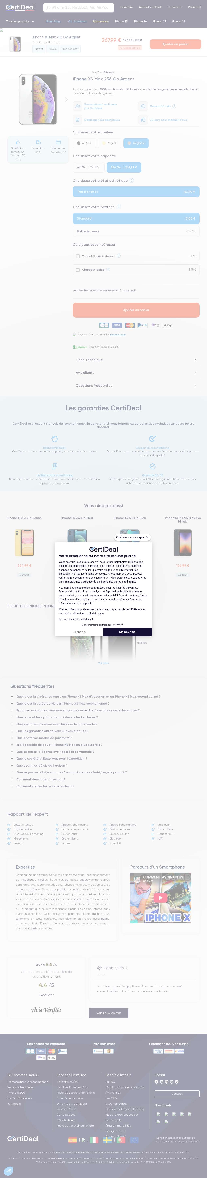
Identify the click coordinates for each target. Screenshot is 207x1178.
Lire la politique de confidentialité (77, 619)
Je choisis (79, 631)
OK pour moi (127, 631)
